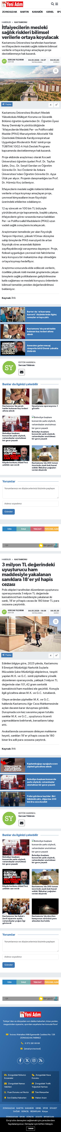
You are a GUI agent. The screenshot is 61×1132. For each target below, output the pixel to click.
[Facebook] (20, 1061)
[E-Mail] (21, 372)
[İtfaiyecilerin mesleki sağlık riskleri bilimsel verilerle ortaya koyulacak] (30, 83)
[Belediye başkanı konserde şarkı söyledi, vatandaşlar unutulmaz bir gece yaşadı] (15, 423)
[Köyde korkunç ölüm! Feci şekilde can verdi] (15, 453)
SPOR (45, 1108)
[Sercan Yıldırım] (9, 367)
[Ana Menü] (56, 4)
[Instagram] (34, 1061)
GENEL (50, 12)
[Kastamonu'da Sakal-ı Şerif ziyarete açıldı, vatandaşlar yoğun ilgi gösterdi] (15, 906)
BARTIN (24, 12)
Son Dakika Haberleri (16, 1098)
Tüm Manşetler (42, 1092)
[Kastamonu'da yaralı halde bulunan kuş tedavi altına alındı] (15, 396)
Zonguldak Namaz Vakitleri (14, 1085)
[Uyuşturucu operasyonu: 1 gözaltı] (45, 396)
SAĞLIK (16, 1111)
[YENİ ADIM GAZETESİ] (12, 4)
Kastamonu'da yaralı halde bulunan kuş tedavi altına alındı (15, 408)
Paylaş (8, 104)
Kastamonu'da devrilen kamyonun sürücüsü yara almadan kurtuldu (44, 918)
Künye (45, 1111)
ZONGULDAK (9, 12)
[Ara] (52, 4)
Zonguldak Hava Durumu (41, 1076)
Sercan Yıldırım (26, 365)
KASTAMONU (20, 22)
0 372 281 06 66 (32, 1043)
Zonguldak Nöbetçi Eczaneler (15, 1076)
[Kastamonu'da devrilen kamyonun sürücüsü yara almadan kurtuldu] (45, 906)
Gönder (8, 512)
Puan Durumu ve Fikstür (18, 1092)
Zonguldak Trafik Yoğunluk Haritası (41, 1085)
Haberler (6, 22)
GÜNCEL (25, 1111)
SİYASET (53, 1108)
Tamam (30, 1128)
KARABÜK (37, 12)
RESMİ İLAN (35, 1111)
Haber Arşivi (41, 1098)
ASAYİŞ (38, 1117)
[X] (27, 1061)
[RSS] (41, 1061)
